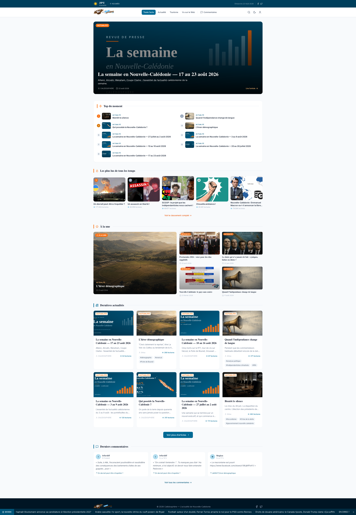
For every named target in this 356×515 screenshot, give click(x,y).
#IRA (254, 365)
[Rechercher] (248, 12)
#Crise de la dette (247, 419)
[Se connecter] (260, 12)
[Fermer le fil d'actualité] (353, 512)
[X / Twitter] (261, 4)
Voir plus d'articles (176, 435)
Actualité (162, 12)
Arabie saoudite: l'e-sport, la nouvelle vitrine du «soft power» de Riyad (116, 512)
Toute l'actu (148, 12)
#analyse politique (233, 361)
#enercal (158, 357)
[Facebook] (258, 4)
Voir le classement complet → (178, 215)
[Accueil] (103, 12)
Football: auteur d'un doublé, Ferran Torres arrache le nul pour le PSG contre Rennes (196, 512)
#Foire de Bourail (146, 362)
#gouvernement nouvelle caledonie (240, 423)
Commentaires (210, 12)
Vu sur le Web (188, 12)
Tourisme (174, 12)
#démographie (145, 357)
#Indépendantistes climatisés (237, 365)
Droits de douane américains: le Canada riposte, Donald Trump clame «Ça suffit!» (282, 512)
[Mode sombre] (254, 12)
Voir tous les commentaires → (178, 482)
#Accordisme (231, 419)
